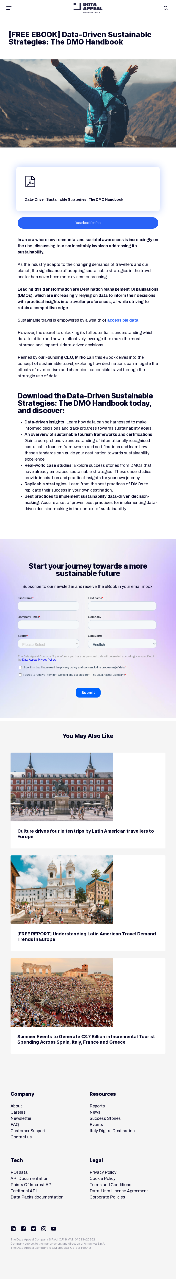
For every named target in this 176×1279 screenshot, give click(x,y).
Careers (18, 1112)
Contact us (21, 1137)
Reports (97, 1106)
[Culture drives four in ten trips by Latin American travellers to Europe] (88, 800)
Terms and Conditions (110, 1184)
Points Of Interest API (31, 1184)
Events (96, 1124)
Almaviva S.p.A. (94, 1243)
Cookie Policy (103, 1178)
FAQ (15, 1124)
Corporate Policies (107, 1197)
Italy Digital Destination (112, 1131)
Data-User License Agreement (119, 1191)
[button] (8, 8)
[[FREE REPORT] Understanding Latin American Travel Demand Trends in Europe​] (88, 903)
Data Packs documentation (37, 1197)
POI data (19, 1172)
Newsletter (21, 1118)
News (95, 1112)
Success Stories (105, 1118)
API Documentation (29, 1178)
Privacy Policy (103, 1172)
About (16, 1106)
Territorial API (24, 1191)
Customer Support (28, 1131)
